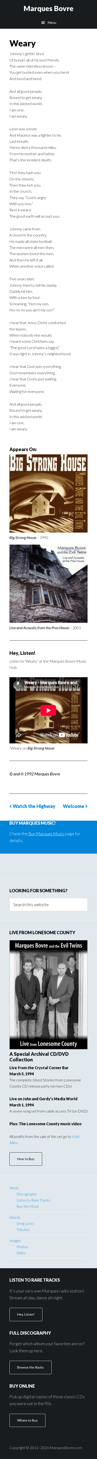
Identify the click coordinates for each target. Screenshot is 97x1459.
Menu (52, 22)
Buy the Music (27, 1206)
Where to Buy (27, 1420)
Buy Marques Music (46, 833)
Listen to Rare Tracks (33, 1200)
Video (21, 1253)
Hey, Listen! (26, 1314)
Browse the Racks (30, 1367)
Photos (22, 1246)
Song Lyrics (25, 1223)
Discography (26, 1194)
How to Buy (25, 1159)
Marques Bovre (48, 8)
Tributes (23, 1229)
